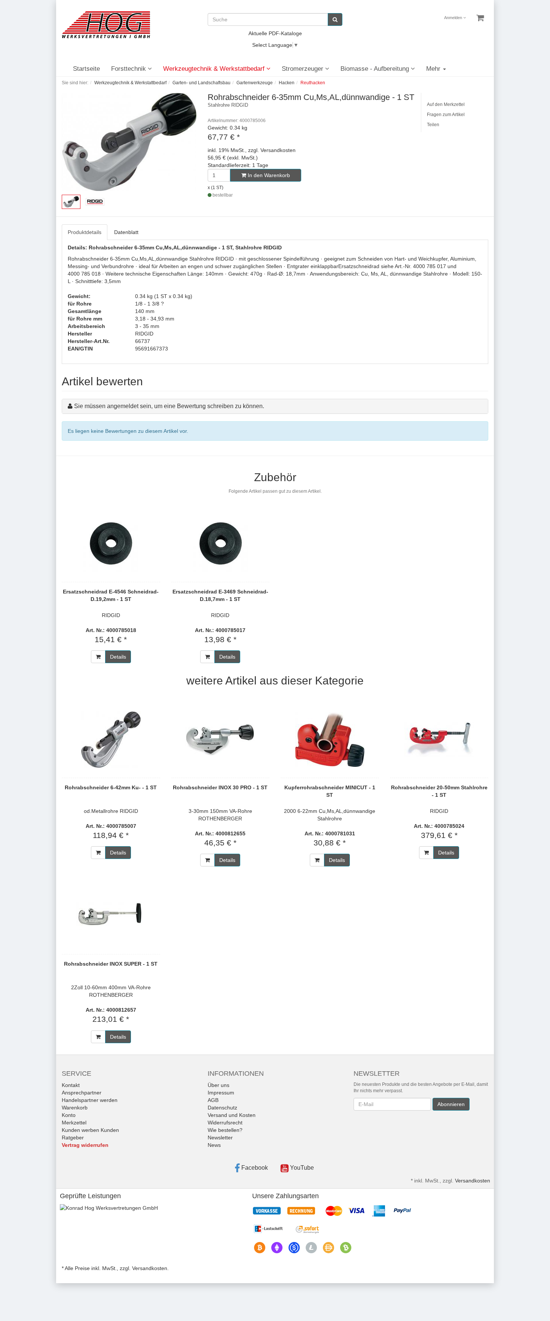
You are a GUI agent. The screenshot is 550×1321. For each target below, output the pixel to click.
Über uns (218, 1085)
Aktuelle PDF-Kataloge (275, 33)
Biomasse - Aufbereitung (375, 68)
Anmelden (453, 17)
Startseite (86, 68)
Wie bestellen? (225, 1130)
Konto (69, 1115)
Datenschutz (222, 1108)
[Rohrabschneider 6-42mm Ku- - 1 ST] (111, 739)
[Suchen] (335, 19)
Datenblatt (126, 232)
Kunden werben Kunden (90, 1130)
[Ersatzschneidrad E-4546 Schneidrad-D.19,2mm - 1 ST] (111, 543)
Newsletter (220, 1138)
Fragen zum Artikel (446, 114)
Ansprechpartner (81, 1093)
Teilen (433, 124)
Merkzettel (74, 1123)
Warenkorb (75, 1108)
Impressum (221, 1093)
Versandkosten (472, 1181)
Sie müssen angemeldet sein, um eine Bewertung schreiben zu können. (169, 406)
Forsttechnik (129, 68)
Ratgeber (73, 1138)
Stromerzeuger (303, 68)
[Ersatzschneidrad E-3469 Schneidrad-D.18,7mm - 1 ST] (220, 543)
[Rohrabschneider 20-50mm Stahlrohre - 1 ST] (439, 739)
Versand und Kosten (232, 1115)
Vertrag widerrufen (85, 1145)
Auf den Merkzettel (446, 104)
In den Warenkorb (268, 175)
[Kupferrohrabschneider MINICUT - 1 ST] (330, 739)
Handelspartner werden (89, 1100)
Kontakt (71, 1085)
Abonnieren (451, 1104)
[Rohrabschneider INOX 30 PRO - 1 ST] (220, 739)
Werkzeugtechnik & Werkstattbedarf (214, 68)
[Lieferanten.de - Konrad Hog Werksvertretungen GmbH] (109, 1207)
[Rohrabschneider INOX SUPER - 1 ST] (111, 916)
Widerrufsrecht (225, 1123)
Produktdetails (84, 232)
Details (118, 657)
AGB (213, 1100)
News (214, 1145)
